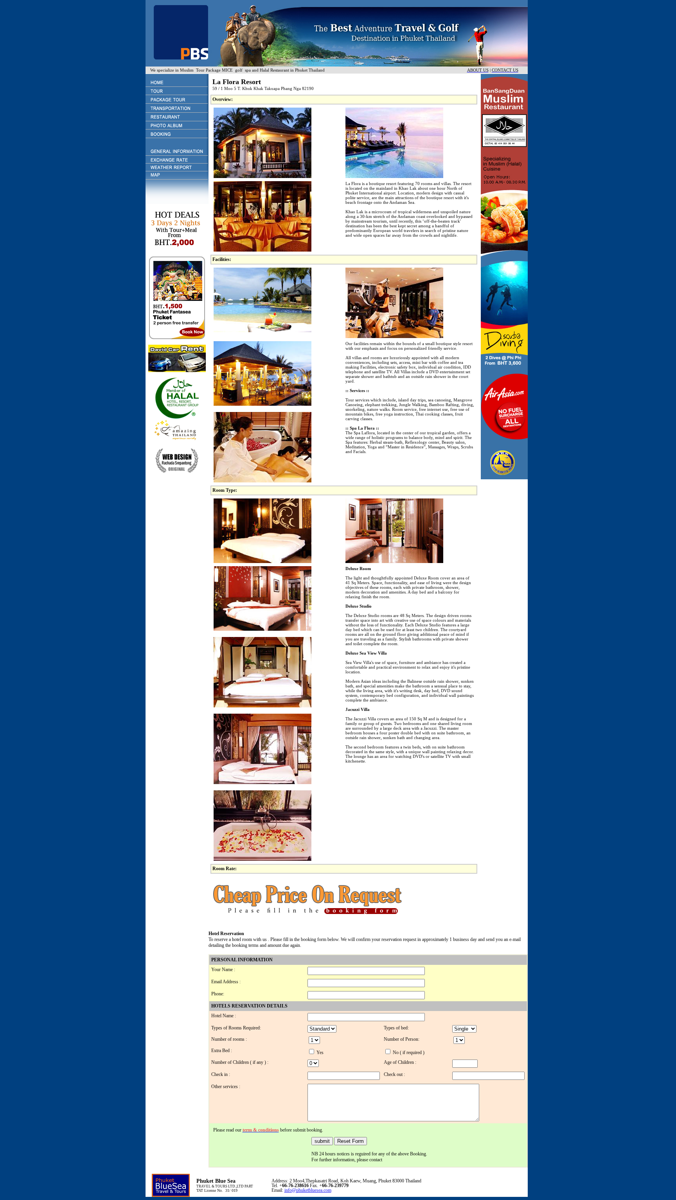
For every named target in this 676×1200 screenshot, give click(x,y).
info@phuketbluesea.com (307, 1190)
